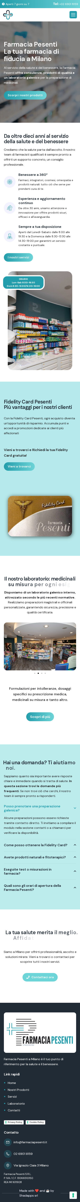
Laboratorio (16, 1104)
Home (12, 1083)
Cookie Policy (37, 1122)
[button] (9, 646)
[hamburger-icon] (73, 14)
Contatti (14, 1110)
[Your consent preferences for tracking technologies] (73, 1195)
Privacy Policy (15, 1122)
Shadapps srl (28, 1195)
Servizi (12, 1097)
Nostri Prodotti (18, 1090)
